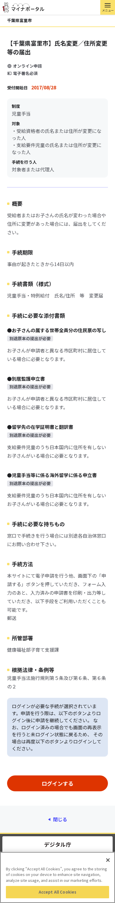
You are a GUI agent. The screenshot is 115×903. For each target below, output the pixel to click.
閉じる (60, 819)
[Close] (107, 860)
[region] (57, 877)
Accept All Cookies (57, 892)
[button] (107, 7)
